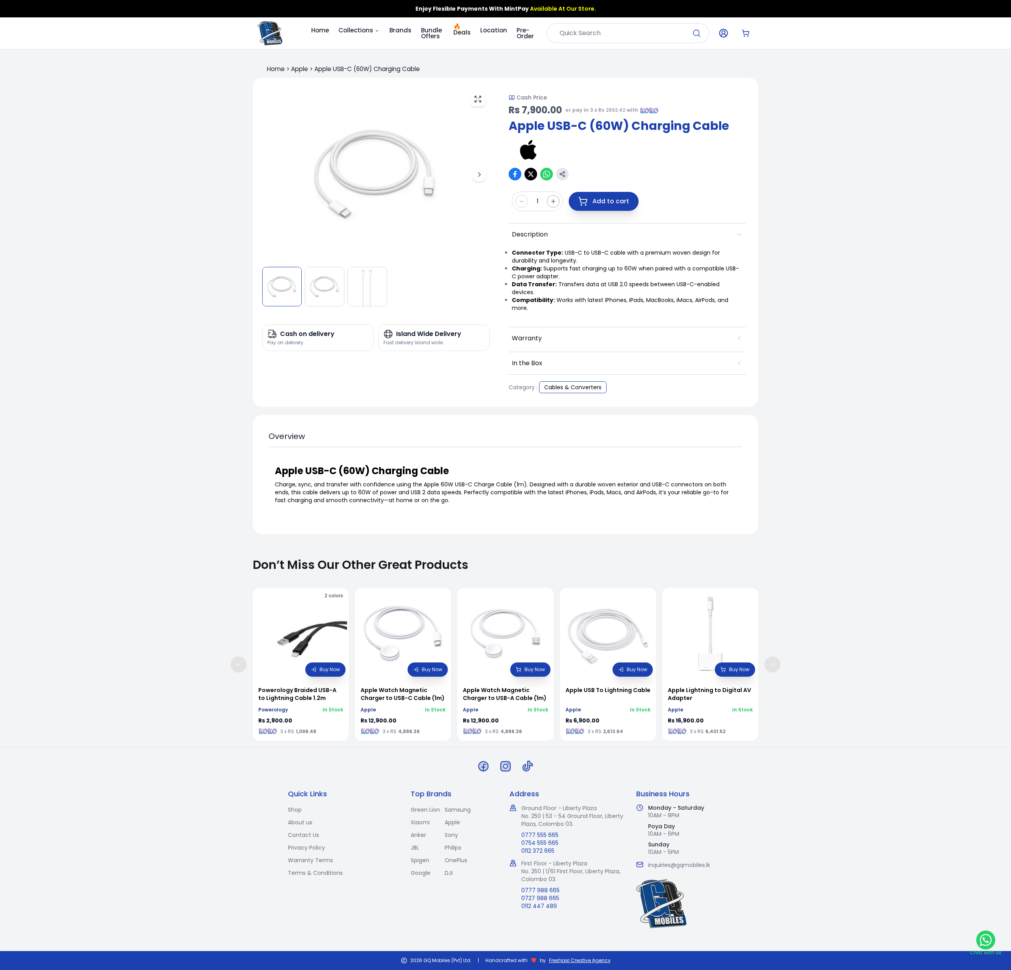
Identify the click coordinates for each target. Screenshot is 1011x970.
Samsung (458, 810)
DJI (449, 873)
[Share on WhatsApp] (546, 174)
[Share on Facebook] (515, 174)
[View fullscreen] (478, 99)
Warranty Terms (310, 860)
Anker (418, 835)
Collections (355, 30)
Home (320, 30)
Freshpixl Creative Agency (580, 960)
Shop (295, 810)
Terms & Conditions (315, 873)
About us (300, 822)
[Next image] (479, 174)
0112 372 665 (537, 851)
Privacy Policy (306, 848)
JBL (415, 848)
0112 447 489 (539, 906)
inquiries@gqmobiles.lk (679, 865)
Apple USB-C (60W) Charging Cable (367, 69)
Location (493, 30)
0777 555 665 (539, 835)
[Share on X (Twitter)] (530, 174)
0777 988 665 (540, 890)
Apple (299, 69)
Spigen (420, 860)
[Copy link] (562, 174)
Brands (400, 30)
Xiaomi (420, 822)
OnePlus (456, 860)
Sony (451, 835)
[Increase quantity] (553, 201)
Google (420, 873)
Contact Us (303, 835)
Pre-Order (525, 33)
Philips (453, 848)
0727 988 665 (540, 898)
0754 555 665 (539, 843)
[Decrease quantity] (521, 201)
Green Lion (425, 810)
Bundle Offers (431, 33)
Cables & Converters (572, 387)
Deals (462, 29)
